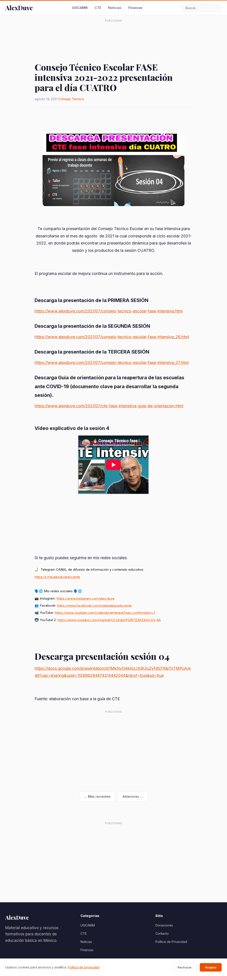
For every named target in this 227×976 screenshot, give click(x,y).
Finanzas (135, 8)
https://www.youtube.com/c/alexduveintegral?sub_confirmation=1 (105, 612)
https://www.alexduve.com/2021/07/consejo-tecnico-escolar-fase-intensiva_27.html (112, 362)
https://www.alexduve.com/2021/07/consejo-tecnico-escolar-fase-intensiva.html (109, 311)
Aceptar (210, 967)
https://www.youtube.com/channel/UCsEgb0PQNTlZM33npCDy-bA (109, 620)
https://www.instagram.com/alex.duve (85, 598)
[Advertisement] (113, 34)
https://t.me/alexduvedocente (57, 577)
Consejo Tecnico (71, 99)
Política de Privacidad (171, 942)
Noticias (114, 8)
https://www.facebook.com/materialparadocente (94, 605)
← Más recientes (97, 796)
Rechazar (185, 967)
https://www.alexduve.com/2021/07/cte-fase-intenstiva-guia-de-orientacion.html (109, 406)
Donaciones (164, 925)
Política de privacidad (84, 967)
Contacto (162, 933)
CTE (98, 8)
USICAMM (80, 8)
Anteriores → (133, 796)
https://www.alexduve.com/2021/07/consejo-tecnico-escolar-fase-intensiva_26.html (112, 336)
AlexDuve (19, 8)
